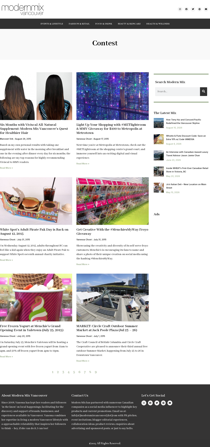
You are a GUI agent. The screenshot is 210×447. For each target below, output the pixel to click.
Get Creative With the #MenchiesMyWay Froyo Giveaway (112, 231)
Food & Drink (103, 23)
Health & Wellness (158, 23)
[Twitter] (193, 9)
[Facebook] (186, 9)
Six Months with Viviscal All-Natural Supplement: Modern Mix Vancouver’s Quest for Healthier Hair (34, 129)
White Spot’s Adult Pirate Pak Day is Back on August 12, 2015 (34, 231)
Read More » (6, 168)
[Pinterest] (199, 9)
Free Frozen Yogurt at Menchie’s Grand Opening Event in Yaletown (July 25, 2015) (31, 328)
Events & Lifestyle (52, 23)
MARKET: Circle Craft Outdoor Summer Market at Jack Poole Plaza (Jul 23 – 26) (107, 328)
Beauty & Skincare (129, 23)
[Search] (203, 91)
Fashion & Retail (79, 23)
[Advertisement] (178, 239)
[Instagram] (180, 9)
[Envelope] (206, 9)
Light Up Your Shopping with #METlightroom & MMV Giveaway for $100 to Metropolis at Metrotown (111, 129)
